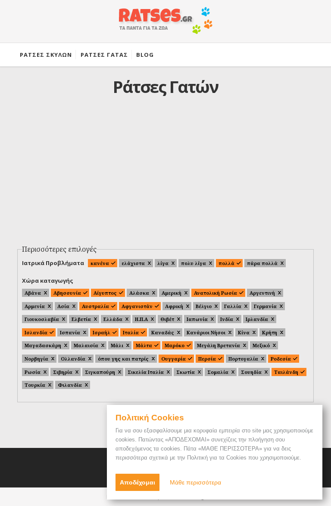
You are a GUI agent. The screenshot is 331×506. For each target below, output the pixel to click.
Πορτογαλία (243, 358)
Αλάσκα (139, 293)
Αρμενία (35, 306)
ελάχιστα (133, 263)
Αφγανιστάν (137, 306)
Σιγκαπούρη (100, 372)
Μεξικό (261, 345)
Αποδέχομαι (137, 482)
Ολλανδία (73, 358)
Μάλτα (144, 345)
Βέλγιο (204, 306)
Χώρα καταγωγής (47, 280)
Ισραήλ (101, 332)
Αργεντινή (262, 293)
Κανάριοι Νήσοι (206, 332)
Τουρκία (35, 385)
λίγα (163, 263)
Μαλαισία (86, 345)
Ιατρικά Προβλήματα (53, 263)
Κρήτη (269, 332)
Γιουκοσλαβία (42, 319)
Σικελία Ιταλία (146, 372)
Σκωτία (185, 372)
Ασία (63, 306)
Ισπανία (70, 332)
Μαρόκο (174, 345)
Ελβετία (81, 319)
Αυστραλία (95, 306)
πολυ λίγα (193, 263)
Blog (145, 55)
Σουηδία (251, 372)
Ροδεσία (281, 358)
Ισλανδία (36, 332)
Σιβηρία (62, 372)
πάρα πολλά (262, 263)
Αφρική (174, 306)
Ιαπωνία (197, 319)
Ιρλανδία (257, 319)
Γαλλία (232, 306)
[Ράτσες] (165, 25)
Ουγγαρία (173, 358)
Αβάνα (33, 293)
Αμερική (171, 293)
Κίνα (244, 332)
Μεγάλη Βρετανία (218, 345)
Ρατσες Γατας (104, 55)
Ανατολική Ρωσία (215, 293)
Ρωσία (33, 372)
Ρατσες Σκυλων (46, 55)
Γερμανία (265, 306)
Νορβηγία (36, 358)
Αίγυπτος (105, 293)
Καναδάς (162, 332)
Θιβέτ (167, 319)
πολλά (226, 263)
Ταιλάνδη (286, 372)
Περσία (207, 358)
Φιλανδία (70, 385)
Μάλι (117, 345)
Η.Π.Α (141, 319)
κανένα (100, 263)
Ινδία (226, 319)
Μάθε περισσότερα (195, 482)
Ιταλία (131, 332)
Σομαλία (217, 372)
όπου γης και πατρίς (123, 358)
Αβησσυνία (67, 293)
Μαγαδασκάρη (43, 345)
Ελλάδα (112, 319)
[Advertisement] (166, 177)
